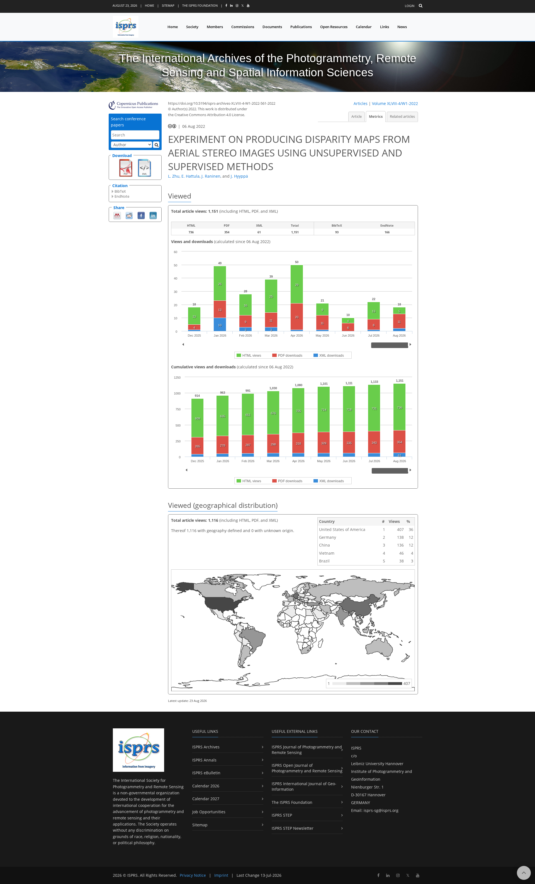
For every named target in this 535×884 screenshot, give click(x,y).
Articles (361, 103)
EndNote (122, 196)
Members (215, 26)
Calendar (364, 26)
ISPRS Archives (206, 747)
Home (149, 5)
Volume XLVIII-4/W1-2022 (395, 103)
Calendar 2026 (205, 786)
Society (192, 26)
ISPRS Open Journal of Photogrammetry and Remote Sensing (307, 768)
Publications (301, 26)
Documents (272, 26)
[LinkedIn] (153, 215)
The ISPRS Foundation (200, 5)
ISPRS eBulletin (206, 772)
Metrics (376, 116)
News (402, 26)
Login (409, 6)
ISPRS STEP (282, 815)
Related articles (402, 116)
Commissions (242, 26)
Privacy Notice (193, 875)
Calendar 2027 (205, 798)
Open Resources (333, 26)
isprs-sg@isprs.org (381, 810)
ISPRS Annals (204, 760)
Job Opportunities (208, 811)
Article (356, 116)
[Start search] (156, 144)
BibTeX (120, 191)
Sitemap (168, 5)
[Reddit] (129, 215)
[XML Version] (144, 167)
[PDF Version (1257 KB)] (125, 167)
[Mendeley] (117, 215)
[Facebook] (141, 215)
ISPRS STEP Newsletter (292, 828)
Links (384, 26)
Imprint (221, 875)
